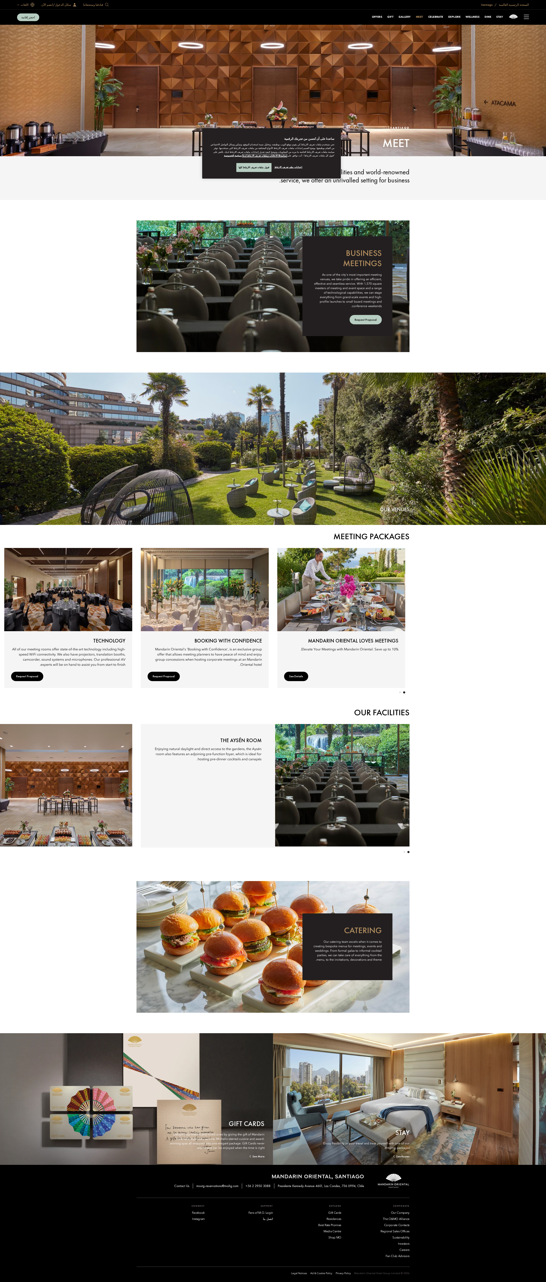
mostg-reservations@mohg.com (217, 1186)
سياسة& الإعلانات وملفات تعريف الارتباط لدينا (265, 155)
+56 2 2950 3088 (258, 1186)
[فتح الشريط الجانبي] (526, 17)
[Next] (149, 617)
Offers (377, 17)
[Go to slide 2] (400, 692)
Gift (390, 17)
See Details (296, 676)
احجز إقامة (28, 17)
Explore (454, 17)
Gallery (405, 17)
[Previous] (396, 617)
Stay (499, 17)
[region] (271, 153)
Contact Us (181, 1186)
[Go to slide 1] (404, 692)
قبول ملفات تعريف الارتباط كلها (254, 167)
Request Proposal (164, 676)
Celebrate (435, 17)
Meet (419, 17)
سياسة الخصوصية (232, 155)
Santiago (487, 5)
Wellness (472, 17)
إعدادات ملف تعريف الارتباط (288, 167)
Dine (488, 17)
